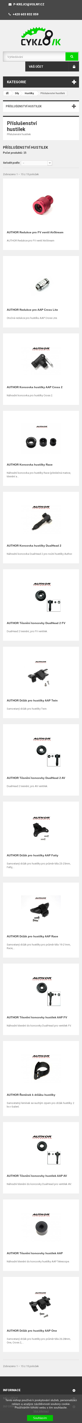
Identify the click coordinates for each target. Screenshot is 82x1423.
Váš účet (36, 66)
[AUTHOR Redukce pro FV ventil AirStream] (41, 205)
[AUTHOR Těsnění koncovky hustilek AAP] (41, 1225)
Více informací (41, 1411)
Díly (17, 93)
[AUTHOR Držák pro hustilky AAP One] (41, 1303)
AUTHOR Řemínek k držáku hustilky (31, 1094)
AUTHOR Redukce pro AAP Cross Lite (32, 309)
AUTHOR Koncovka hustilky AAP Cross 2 (34, 387)
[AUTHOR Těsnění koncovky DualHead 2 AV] (41, 750)
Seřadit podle (11, 162)
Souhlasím (40, 1418)
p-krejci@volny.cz (28, 4)
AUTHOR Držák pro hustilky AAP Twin (32, 700)
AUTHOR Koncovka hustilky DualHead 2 (34, 545)
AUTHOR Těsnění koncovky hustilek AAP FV (37, 1017)
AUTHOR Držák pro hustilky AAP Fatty (32, 855)
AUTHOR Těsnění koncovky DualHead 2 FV (36, 623)
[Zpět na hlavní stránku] (7, 93)
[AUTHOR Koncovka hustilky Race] (41, 437)
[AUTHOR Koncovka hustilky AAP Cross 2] (41, 359)
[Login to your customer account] (74, 66)
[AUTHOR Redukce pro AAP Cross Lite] (41, 282)
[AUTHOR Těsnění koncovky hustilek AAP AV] (41, 1148)
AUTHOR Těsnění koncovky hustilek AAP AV (37, 1175)
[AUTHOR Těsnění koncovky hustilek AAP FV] (41, 990)
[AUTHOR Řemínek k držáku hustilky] (41, 1067)
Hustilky (29, 93)
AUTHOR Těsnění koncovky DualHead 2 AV (36, 777)
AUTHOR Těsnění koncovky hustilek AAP (35, 1253)
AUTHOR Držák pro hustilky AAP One (32, 1330)
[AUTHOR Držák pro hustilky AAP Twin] (41, 673)
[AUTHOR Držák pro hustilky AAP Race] (41, 909)
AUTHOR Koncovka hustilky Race (30, 464)
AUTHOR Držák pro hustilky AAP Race (32, 936)
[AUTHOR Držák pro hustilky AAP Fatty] (41, 828)
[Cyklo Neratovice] (41, 36)
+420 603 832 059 (25, 14)
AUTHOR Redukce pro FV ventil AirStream (35, 232)
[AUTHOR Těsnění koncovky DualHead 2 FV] (41, 595)
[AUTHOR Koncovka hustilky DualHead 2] (41, 518)
